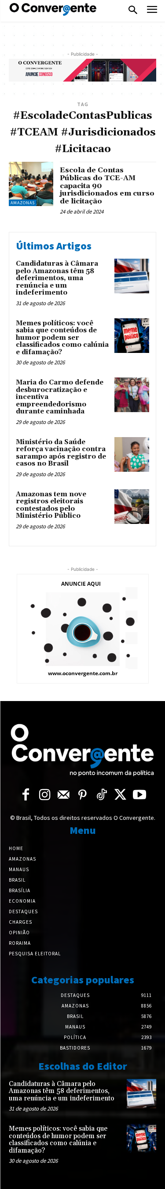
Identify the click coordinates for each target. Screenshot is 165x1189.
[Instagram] (44, 795)
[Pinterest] (82, 795)
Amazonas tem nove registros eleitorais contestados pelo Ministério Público (51, 505)
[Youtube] (139, 795)
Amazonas (23, 203)
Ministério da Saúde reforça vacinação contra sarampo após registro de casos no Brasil (61, 453)
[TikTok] (101, 795)
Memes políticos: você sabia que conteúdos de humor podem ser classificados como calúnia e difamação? (62, 337)
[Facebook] (25, 795)
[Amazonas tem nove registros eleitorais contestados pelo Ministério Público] (131, 506)
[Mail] (63, 795)
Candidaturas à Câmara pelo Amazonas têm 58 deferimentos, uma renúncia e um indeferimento (57, 278)
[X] (120, 795)
